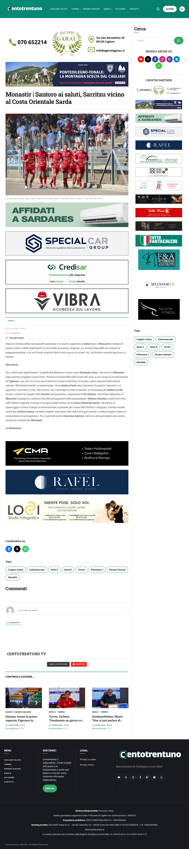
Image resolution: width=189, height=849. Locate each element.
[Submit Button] (178, 40)
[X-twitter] (148, 59)
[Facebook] (9, 549)
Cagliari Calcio (15, 569)
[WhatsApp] (25, 549)
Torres (81, 569)
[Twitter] (17, 549)
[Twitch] (169, 59)
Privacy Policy (87, 764)
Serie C (54, 569)
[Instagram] (162, 59)
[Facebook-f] (155, 59)
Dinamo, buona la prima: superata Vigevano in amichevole (21, 720)
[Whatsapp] (159, 65)
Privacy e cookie (88, 759)
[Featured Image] (24, 698)
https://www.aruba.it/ (94, 829)
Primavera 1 (97, 569)
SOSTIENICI (49, 750)
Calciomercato (37, 569)
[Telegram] (177, 59)
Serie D (68, 569)
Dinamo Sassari (117, 569)
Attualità (12, 577)
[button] (158, 9)
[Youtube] (141, 59)
